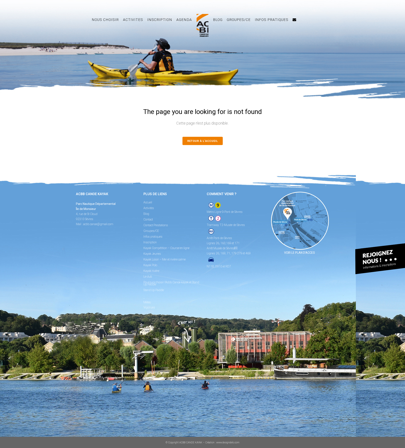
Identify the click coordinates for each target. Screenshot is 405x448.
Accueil (147, 202)
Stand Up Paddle (153, 290)
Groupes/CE (151, 231)
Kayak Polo (150, 265)
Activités (148, 208)
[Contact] (294, 19)
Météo (147, 302)
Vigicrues (149, 307)
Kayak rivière (151, 271)
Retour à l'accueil (202, 140)
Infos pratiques (152, 237)
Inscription (150, 242)
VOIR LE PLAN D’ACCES (299, 252)
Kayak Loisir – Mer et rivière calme (164, 259)
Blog (146, 214)
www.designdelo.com (227, 442)
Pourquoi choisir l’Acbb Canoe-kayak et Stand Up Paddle (171, 283)
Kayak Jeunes (152, 254)
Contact (148, 219)
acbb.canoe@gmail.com (98, 224)
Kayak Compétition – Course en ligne (166, 248)
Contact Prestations (155, 225)
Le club (147, 276)
